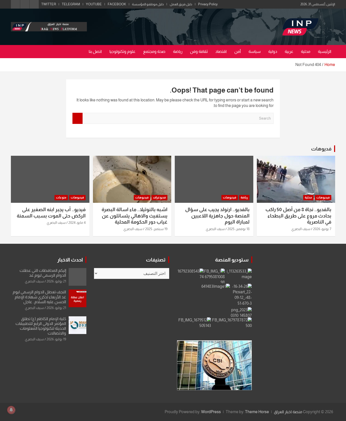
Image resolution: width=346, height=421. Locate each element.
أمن (237, 51)
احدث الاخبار (70, 259)
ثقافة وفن (199, 51)
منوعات (61, 197)
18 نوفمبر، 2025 (238, 229)
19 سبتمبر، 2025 (156, 229)
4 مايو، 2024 (77, 222)
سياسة (254, 51)
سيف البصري (300, 229)
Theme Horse (257, 412)
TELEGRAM (71, 4)
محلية (305, 51)
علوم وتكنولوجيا (122, 51)
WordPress (211, 412)
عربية (289, 51)
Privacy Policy (208, 4)
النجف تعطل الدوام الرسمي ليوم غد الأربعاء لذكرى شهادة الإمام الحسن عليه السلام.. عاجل (39, 297)
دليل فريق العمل (181, 4)
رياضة (177, 51)
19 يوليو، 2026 (56, 339)
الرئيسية (324, 51)
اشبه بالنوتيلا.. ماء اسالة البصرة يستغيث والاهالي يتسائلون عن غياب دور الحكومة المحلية (134, 216)
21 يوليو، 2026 (56, 281)
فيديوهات (323, 197)
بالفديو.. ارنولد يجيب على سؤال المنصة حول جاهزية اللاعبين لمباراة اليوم (217, 216)
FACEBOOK (117, 4)
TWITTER (48, 4)
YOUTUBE (94, 4)
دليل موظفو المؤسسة (148, 4)
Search (77, 118)
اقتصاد (221, 51)
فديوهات (321, 148)
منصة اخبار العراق (288, 412)
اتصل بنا (95, 51)
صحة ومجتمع (154, 51)
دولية (272, 51)
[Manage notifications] (11, 410)
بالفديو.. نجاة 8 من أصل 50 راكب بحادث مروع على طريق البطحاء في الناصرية (298, 216)
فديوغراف (159, 197)
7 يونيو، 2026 (322, 229)
